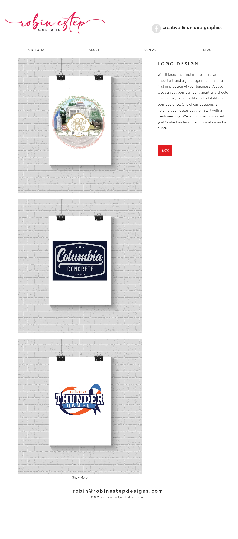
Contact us (173, 122)
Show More (80, 478)
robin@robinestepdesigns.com (118, 491)
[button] (80, 125)
